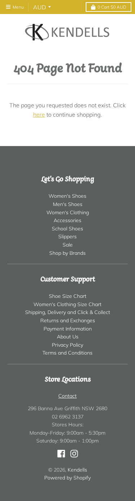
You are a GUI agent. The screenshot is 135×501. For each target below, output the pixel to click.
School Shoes (67, 228)
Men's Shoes (67, 204)
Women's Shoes (67, 196)
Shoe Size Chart (67, 296)
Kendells (77, 470)
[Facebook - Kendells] (61, 453)
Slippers (67, 236)
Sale (68, 245)
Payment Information (68, 329)
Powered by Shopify (67, 477)
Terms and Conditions (67, 353)
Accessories (67, 220)
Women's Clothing (67, 212)
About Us (67, 336)
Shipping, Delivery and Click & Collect (67, 312)
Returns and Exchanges (67, 320)
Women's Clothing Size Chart (67, 304)
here (39, 114)
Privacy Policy (67, 345)
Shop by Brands (67, 253)
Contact (67, 396)
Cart (112, 7)
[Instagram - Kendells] (74, 453)
